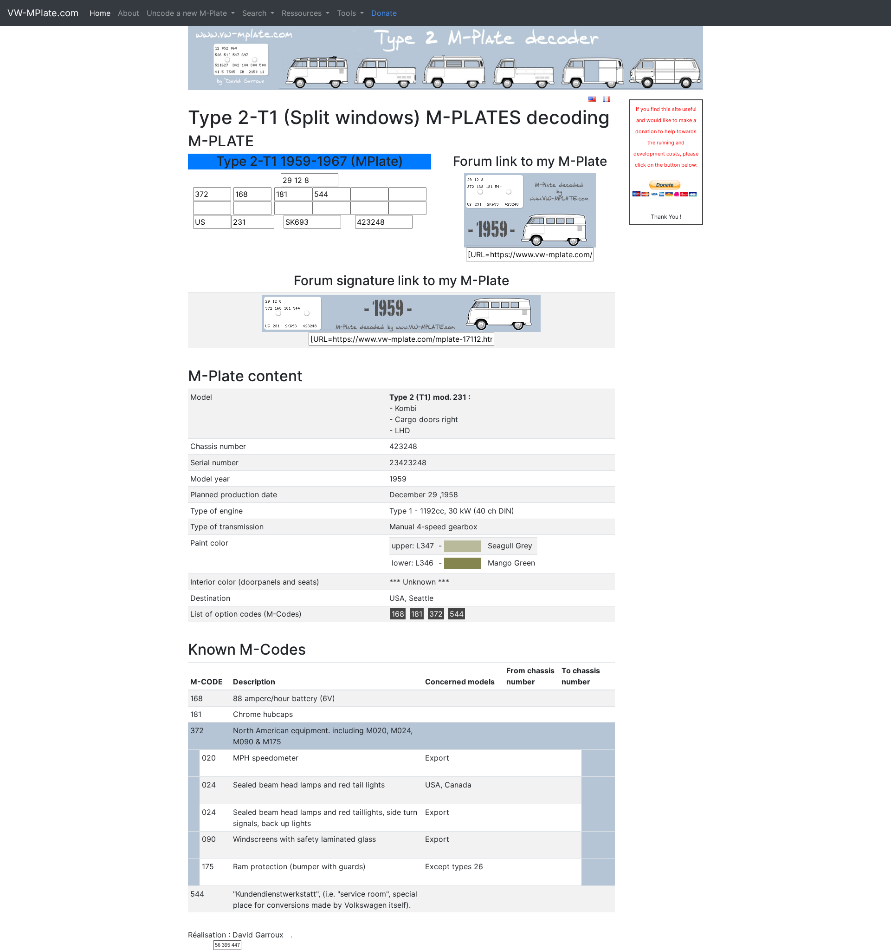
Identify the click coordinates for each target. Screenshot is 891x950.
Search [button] (255, 13)
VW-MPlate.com (42, 13)
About (128, 13)
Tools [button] (347, 13)
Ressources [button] (303, 13)
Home (100, 13)
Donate (384, 13)
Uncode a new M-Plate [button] (188, 13)
